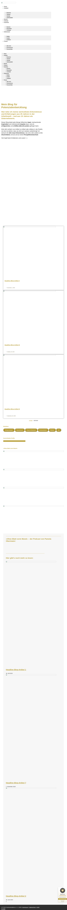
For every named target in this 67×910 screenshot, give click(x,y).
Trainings (8, 14)
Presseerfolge (9, 49)
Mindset (52, 430)
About (5, 53)
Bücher (5, 63)
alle (58, 430)
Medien (8, 36)
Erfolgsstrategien (9, 430)
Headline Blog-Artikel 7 (12, 281)
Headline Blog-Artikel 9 (12, 409)
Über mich (9, 45)
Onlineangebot (10, 17)
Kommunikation (43, 430)
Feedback (9, 39)
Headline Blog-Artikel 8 (12, 345)
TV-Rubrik (9, 71)
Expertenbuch (20, 430)
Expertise (6, 22)
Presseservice (10, 47)
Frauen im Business (31, 430)
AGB (38, 907)
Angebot (6, 8)
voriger (31, 420)
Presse (6, 41)
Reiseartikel (9, 70)
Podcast (5, 65)
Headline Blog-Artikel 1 (16, 670)
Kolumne (8, 26)
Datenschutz (32, 907)
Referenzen (7, 31)
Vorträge (8, 15)
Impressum (25, 907)
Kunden (8, 38)
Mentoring (9, 12)
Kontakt (3, 909)
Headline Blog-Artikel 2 (16, 896)
